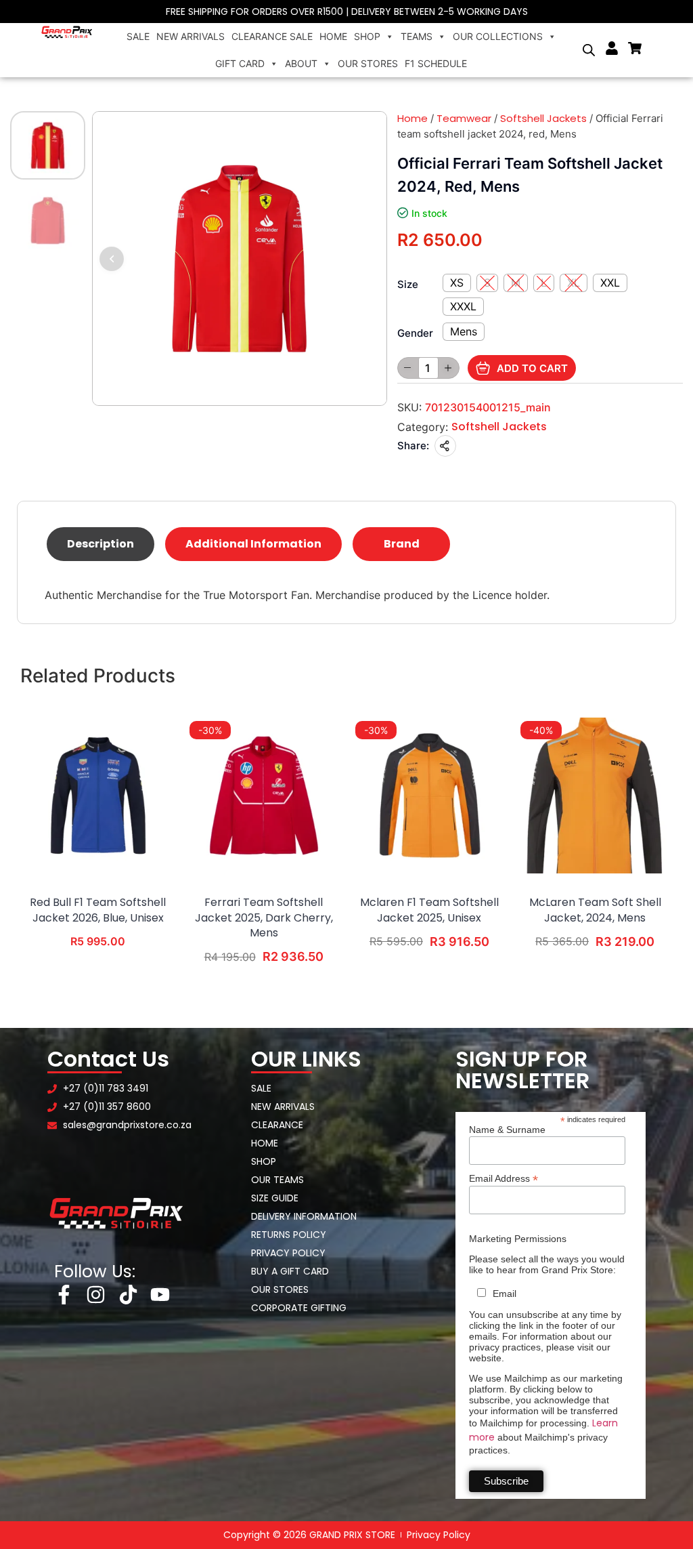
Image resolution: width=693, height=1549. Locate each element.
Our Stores (368, 63)
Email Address (503, 1178)
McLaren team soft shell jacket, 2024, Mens (595, 910)
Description (100, 544)
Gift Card (240, 63)
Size (407, 284)
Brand (402, 544)
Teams (416, 36)
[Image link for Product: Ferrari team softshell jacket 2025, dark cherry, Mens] (264, 795)
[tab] (100, 544)
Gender (415, 333)
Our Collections (498, 36)
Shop (367, 36)
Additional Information (253, 544)
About (301, 63)
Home (333, 36)
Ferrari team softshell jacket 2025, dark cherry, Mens (264, 918)
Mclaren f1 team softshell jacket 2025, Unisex (429, 910)
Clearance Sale (272, 36)
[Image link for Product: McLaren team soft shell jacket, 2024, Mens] (595, 795)
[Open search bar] (589, 50)
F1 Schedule (436, 63)
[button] (111, 259)
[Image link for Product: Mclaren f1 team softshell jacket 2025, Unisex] (430, 795)
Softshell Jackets (543, 118)
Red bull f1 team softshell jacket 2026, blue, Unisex (98, 910)
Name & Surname (507, 1129)
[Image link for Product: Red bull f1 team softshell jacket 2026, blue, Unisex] (98, 795)
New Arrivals (190, 36)
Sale (138, 36)
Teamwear (464, 118)
